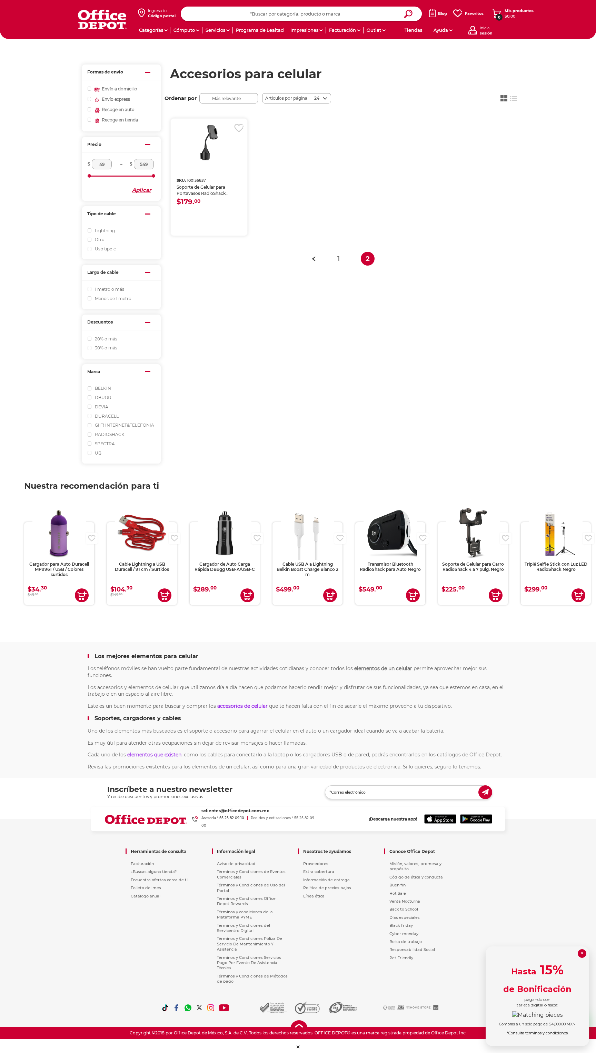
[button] (298, 1047)
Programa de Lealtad (260, 30)
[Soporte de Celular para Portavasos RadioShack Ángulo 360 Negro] (209, 142)
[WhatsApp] (188, 1007)
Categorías (151, 30)
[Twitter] (199, 1007)
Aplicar (141, 190)
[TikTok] (165, 1007)
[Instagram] (211, 1007)
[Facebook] (176, 1007)
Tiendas (413, 30)
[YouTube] (224, 1007)
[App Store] (440, 819)
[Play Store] (476, 819)
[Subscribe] (485, 792)
